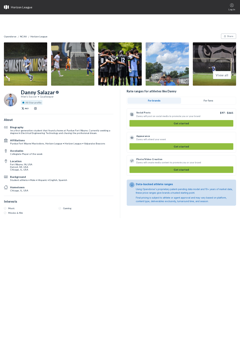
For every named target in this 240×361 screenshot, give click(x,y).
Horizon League (39, 36)
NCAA (23, 36)
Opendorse (10, 36)
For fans (208, 100)
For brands (154, 100)
